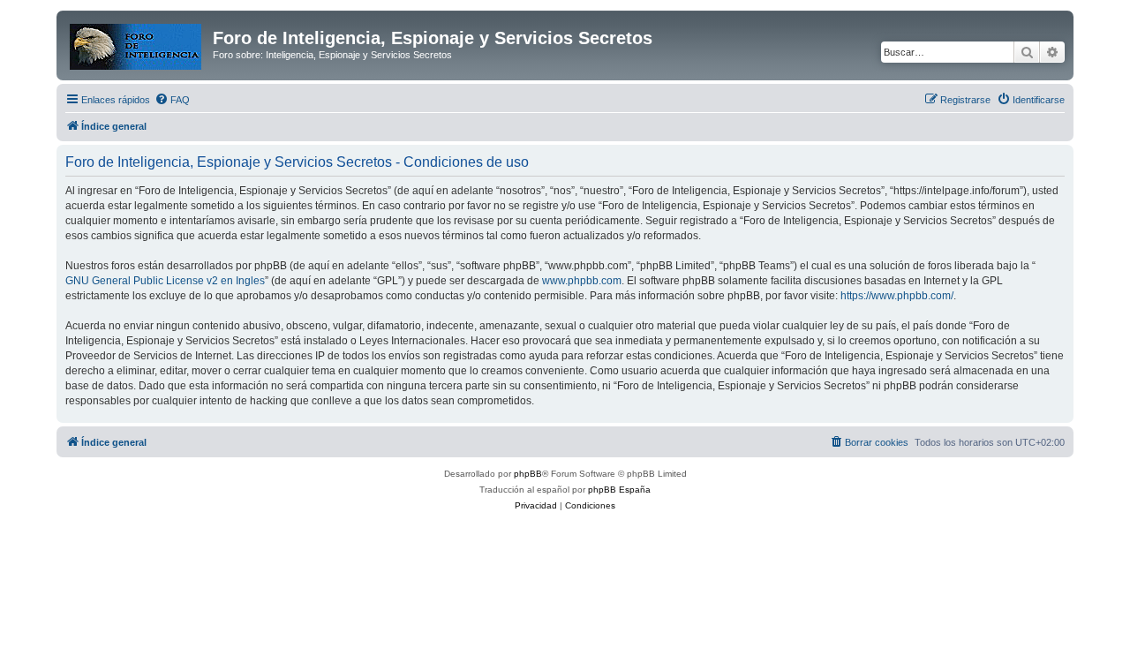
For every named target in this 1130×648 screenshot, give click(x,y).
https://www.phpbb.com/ (896, 296)
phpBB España (619, 489)
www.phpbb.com (582, 281)
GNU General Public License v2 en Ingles (165, 281)
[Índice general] (137, 43)
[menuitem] (172, 99)
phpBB (528, 473)
